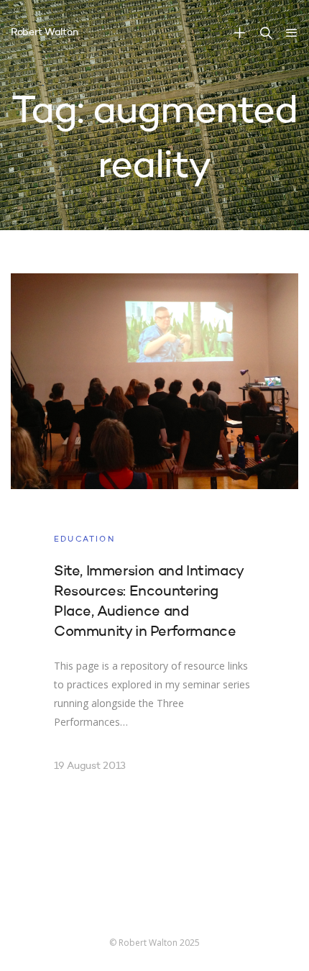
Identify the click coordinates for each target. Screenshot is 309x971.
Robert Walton (44, 32)
